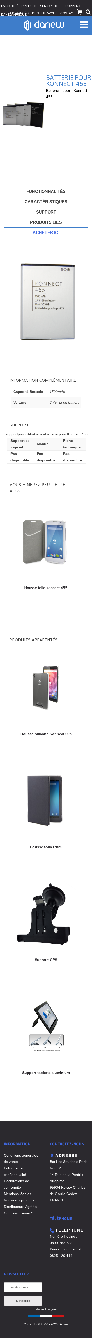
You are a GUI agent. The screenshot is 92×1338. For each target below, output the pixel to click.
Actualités (19, 13)
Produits (29, 6)
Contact (67, 13)
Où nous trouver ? (18, 1213)
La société (10, 6)
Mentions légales (17, 1194)
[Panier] (80, 12)
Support (72, 6)
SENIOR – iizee (51, 6)
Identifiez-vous (44, 13)
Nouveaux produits (19, 1200)
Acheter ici (46, 232)
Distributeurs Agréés (20, 1207)
